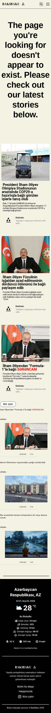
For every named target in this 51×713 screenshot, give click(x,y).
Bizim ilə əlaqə (25, 686)
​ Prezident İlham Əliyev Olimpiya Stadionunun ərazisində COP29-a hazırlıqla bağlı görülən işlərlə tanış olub (20, 192)
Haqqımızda (25, 691)
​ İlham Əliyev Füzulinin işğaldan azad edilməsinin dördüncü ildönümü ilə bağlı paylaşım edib (24, 282)
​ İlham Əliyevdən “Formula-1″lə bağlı (23, 367)
